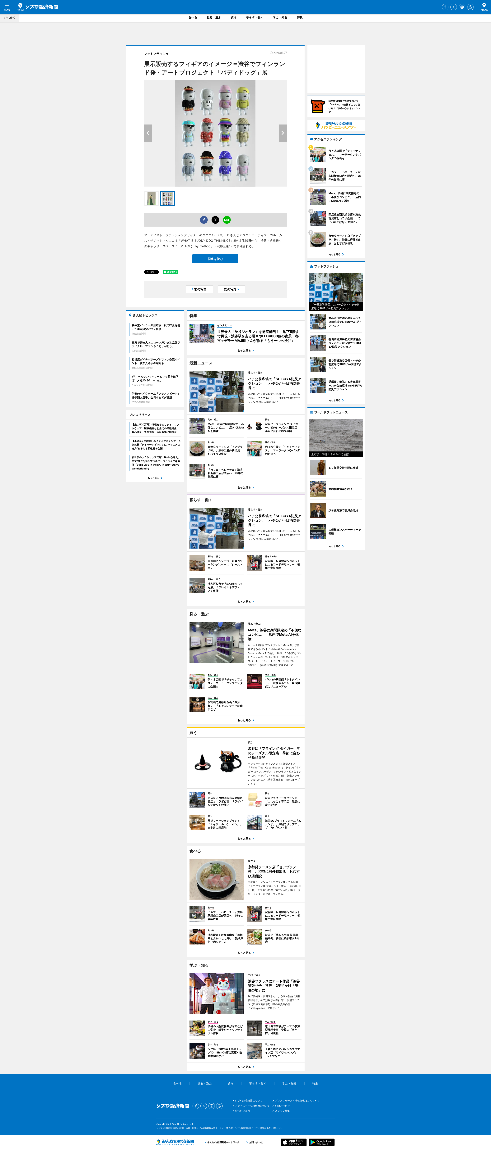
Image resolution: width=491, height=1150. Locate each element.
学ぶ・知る (280, 17)
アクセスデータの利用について (252, 1105)
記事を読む (215, 259)
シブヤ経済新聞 (37, 7)
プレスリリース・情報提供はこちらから (297, 1100)
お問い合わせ (282, 1105)
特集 (300, 17)
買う (233, 17)
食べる (193, 17)
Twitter (453, 7)
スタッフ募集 (282, 1110)
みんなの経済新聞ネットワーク (175, 1142)
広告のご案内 (242, 1110)
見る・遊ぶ (214, 17)
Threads (470, 7)
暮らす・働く (254, 17)
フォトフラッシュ (156, 54)
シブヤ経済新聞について (248, 1100)
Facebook (445, 7)
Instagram (462, 7)
